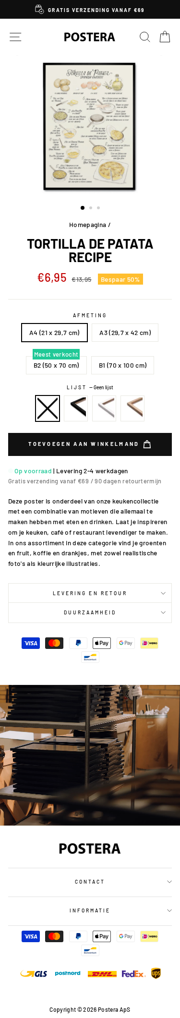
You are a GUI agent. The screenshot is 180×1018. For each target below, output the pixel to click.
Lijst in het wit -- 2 (104, 408)
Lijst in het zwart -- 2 (75, 408)
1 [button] (83, 208)
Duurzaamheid (90, 612)
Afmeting (90, 315)
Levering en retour (90, 593)
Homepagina (87, 224)
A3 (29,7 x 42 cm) (125, 332)
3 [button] (99, 208)
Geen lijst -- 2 (47, 408)
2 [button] (91, 208)
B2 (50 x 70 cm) (56, 365)
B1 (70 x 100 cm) (122, 365)
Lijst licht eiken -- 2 (132, 408)
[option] (90, 9)
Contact (90, 882)
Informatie (90, 910)
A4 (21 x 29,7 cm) (54, 332)
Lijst (90, 387)
